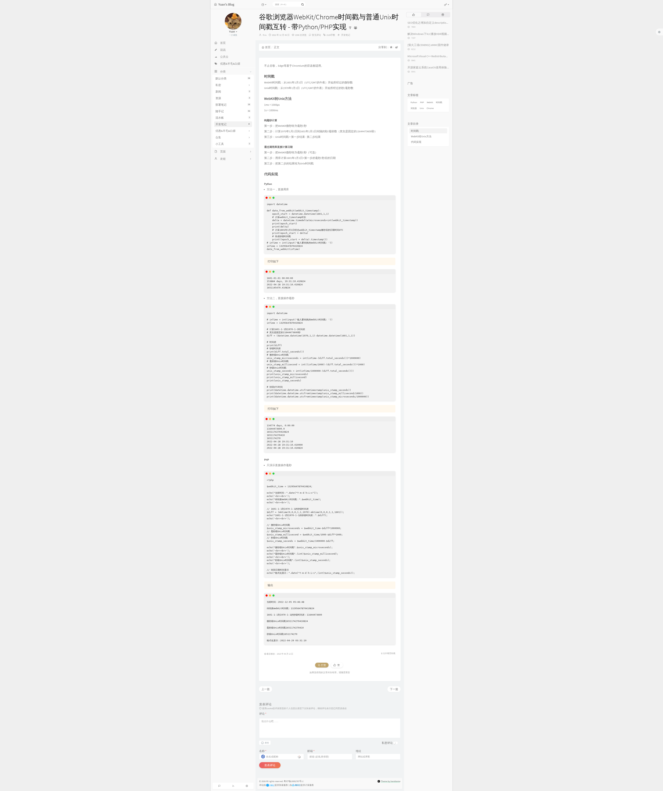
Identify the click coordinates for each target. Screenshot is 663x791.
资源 (232, 98)
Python (414, 102)
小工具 (232, 144)
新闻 (232, 91)
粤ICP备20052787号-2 (293, 781)
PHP (422, 102)
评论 (262, 713)
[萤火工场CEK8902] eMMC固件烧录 (428, 45)
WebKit (430, 102)
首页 (268, 47)
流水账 (232, 117)
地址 (358, 751)
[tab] (413, 14)
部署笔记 (232, 104)
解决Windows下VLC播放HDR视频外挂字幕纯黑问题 (438, 34)
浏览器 (414, 108)
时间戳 (439, 102)
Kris (264, 35)
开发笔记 (232, 124)
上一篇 (265, 689)
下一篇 (394, 689)
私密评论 (387, 743)
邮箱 (311, 751)
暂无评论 (316, 35)
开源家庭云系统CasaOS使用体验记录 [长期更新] (436, 67)
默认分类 (232, 78)
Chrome (430, 108)
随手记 (232, 111)
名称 (262, 751)
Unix (422, 108)
